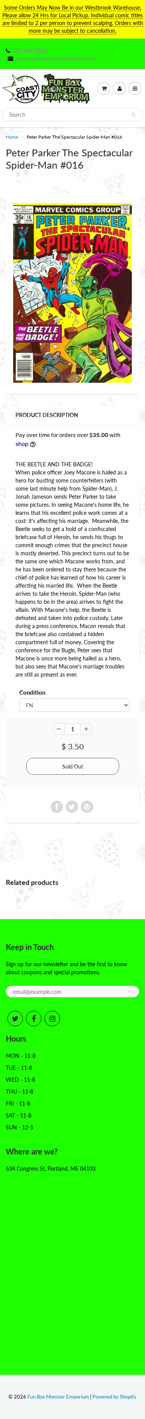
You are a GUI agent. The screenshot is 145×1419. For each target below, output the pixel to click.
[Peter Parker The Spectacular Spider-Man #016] (72, 293)
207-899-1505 (29, 50)
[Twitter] (15, 1018)
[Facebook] (33, 1018)
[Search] (133, 115)
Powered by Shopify (114, 1397)
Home (12, 137)
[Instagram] (52, 1018)
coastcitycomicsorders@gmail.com (56, 58)
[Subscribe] (129, 991)
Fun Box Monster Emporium (58, 1397)
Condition (32, 692)
